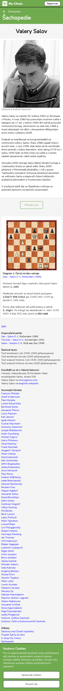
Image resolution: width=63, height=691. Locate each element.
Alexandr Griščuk (10, 604)
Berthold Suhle (9, 407)
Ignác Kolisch (8, 420)
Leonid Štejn (8, 524)
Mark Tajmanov (9, 521)
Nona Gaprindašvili (11, 608)
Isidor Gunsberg (10, 433)
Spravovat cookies (31, 675)
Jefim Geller (8, 500)
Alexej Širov (8, 574)
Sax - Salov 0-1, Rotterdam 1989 (22, 276)
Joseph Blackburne (11, 430)
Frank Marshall (9, 447)
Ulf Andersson (9, 541)
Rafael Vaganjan (10, 544)
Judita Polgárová (10, 614)
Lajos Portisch (9, 517)
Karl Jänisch (7, 417)
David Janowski (9, 457)
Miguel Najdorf (9, 490)
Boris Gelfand (8, 557)
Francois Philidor (10, 393)
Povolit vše (31, 684)
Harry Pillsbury (9, 440)
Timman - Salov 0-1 (12, 340)
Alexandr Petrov (10, 410)
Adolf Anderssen (10, 397)
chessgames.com (28, 380)
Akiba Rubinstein (10, 467)
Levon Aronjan (9, 584)
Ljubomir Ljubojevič (12, 547)
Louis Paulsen (9, 413)
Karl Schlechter (9, 460)
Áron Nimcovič (9, 470)
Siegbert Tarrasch (11, 450)
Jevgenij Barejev (10, 571)
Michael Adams (9, 564)
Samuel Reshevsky (11, 484)
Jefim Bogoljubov (10, 464)
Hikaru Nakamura (10, 601)
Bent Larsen (8, 514)
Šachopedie (7, 641)
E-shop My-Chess (11, 638)
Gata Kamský (8, 567)
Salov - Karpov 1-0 (11, 343)
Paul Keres (7, 474)
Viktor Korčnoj (9, 507)
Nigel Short (7, 551)
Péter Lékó (7, 581)
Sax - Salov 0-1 (9, 336)
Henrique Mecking (11, 534)
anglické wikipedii (28, 383)
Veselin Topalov (10, 577)
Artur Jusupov (9, 554)
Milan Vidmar (8, 453)
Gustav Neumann (10, 423)
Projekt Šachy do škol (13, 634)
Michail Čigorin (9, 437)
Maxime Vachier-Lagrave (14, 598)
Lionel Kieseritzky (11, 403)
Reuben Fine (8, 487)
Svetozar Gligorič (10, 504)
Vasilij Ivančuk (9, 561)
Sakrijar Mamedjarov (12, 594)
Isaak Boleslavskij (11, 480)
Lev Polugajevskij (10, 527)
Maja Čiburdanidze (11, 611)
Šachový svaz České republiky (17, 631)
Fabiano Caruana (10, 588)
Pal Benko (6, 510)
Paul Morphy (8, 400)
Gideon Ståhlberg (11, 477)
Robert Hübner (9, 531)
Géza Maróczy (8, 443)
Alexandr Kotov (9, 494)
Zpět (3, 326)
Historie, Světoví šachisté (15, 618)
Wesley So (7, 591)
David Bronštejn (10, 497)
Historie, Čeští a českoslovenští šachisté (23, 621)
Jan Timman (7, 537)
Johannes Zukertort (11, 427)
